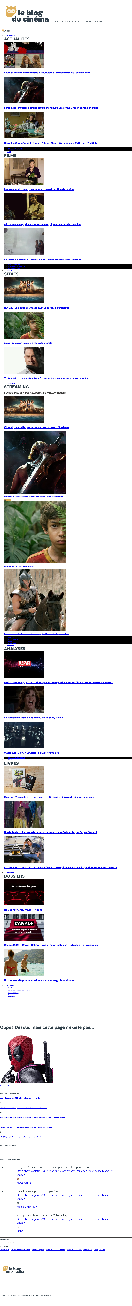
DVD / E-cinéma (14, 264)
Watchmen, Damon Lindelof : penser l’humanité (31, 752)
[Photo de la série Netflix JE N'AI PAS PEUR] (24, 338)
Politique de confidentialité (55, 1250)
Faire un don (13, 993)
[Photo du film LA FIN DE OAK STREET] (24, 254)
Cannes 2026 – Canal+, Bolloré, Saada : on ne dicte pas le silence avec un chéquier (51, 945)
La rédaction (13, 989)
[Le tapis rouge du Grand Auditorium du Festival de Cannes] (24, 940)
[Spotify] (5, 1018)
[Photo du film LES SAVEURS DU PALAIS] (24, 184)
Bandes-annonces (15, 150)
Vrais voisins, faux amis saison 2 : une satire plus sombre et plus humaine (46, 378)
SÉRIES (9, 270)
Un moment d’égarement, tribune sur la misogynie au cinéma (39, 980)
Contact (11, 997)
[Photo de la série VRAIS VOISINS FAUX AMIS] (24, 373)
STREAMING (11, 383)
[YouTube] (5, 1010)
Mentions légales (38, 1250)
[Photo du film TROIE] (35, 630)
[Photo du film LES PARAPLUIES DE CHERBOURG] (24, 827)
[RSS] (5, 1020)
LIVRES (9, 760)
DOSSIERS (10, 872)
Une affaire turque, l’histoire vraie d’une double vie (20, 1098)
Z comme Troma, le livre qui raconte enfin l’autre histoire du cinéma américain (49, 797)
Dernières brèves (15, 148)
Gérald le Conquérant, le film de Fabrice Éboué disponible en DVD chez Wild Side (50, 143)
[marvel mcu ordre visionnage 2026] (24, 677)
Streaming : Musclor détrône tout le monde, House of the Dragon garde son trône (51, 107)
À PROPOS (10, 985)
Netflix (11, 637)
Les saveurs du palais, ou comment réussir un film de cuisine (39, 189)
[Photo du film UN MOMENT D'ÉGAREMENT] (24, 975)
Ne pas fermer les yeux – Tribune (23, 909)
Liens (10, 995)
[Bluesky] (5, 1014)
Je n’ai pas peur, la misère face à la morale (28, 343)
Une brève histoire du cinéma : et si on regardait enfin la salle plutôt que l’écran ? (50, 832)
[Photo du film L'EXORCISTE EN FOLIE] (24, 713)
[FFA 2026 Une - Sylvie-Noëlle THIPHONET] (24, 68)
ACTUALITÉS (11, 35)
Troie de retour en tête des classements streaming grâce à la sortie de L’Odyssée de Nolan (36, 634)
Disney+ (11, 641)
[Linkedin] (5, 1012)
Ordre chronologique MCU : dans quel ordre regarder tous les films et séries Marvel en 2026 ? (58, 682)
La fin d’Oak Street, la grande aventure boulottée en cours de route (42, 259)
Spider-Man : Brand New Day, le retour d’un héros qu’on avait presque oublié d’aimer (32, 1117)
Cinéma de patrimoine (17, 266)
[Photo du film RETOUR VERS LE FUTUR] (24, 862)
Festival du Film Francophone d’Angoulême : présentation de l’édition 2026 (47, 72)
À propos (12, 987)
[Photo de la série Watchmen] (24, 748)
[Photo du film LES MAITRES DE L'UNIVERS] (24, 103)
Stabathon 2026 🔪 (7, 1243)
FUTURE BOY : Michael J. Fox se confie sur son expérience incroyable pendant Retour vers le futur (60, 867)
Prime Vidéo (13, 639)
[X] (5, 1005)
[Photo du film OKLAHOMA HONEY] (24, 219)
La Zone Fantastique (16, 758)
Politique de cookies (74, 1250)
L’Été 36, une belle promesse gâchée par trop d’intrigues (36, 307)
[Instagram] (5, 1007)
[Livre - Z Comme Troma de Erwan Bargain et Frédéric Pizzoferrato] (24, 792)
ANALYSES (10, 645)
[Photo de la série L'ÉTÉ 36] (24, 303)
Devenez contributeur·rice (19, 991)
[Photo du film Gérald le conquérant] (24, 138)
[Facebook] (5, 1003)
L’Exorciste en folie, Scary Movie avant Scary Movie (33, 717)
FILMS (9, 152)
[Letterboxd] (5, 1016)
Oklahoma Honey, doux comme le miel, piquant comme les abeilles (42, 224)
